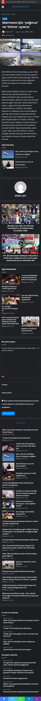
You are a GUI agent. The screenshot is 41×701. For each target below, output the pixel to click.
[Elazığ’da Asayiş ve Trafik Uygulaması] (11, 279)
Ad (3, 376)
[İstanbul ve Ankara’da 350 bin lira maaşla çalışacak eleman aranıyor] (8, 494)
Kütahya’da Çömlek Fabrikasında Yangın (18, 571)
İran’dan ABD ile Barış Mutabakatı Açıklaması (29, 297)
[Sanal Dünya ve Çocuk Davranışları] (8, 164)
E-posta (5, 384)
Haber (13, 14)
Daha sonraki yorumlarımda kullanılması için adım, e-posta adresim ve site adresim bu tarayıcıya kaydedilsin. (20, 404)
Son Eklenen (20, 423)
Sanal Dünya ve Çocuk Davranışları (25, 465)
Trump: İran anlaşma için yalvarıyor (16, 438)
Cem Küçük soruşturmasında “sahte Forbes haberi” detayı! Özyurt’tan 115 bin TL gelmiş (19, 578)
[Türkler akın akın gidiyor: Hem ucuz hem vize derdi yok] (8, 447)
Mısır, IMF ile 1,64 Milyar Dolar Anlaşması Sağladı (26, 455)
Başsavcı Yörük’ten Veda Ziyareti (29, 330)
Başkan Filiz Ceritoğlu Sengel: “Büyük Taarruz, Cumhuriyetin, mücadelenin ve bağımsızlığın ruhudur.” (20, 531)
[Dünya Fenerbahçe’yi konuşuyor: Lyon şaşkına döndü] (8, 504)
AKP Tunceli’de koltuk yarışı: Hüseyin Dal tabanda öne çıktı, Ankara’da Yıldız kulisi (10, 320)
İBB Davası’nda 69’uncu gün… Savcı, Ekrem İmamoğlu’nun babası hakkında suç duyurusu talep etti (20, 595)
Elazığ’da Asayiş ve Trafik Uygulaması (9, 287)
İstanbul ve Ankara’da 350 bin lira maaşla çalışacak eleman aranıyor (26, 493)
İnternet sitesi (6, 393)
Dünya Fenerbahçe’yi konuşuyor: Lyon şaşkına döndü (25, 503)
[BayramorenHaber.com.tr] (20, 6)
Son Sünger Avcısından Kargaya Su (10, 308)
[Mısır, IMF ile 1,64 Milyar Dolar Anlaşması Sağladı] (8, 154)
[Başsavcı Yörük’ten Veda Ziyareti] (30, 321)
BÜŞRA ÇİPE (9, 32)
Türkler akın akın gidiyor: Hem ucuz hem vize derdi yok (26, 446)
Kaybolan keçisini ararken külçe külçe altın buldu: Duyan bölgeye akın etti (19, 586)
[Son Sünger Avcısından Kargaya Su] (11, 299)
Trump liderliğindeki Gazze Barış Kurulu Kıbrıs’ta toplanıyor (29, 277)
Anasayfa (7, 14)
